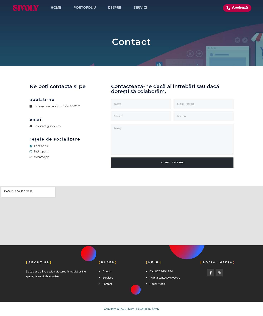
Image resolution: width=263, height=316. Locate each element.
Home (56, 8)
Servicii (141, 8)
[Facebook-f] (210, 272)
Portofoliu (85, 8)
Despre (114, 8)
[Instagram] (219, 272)
